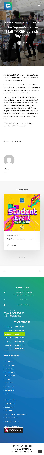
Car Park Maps (10, 376)
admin (25, 43)
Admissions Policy (11, 400)
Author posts (7, 173)
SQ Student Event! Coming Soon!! (20, 239)
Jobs (6, 394)
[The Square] (8, 6)
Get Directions (10, 365)
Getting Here (9, 361)
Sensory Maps (9, 372)
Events (7, 379)
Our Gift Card (10, 390)
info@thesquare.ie (23, 305)
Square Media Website (12, 421)
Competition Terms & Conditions (16, 414)
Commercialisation (11, 418)
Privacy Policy (10, 403)
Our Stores (9, 383)
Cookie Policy (9, 407)
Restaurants (9, 386)
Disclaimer (8, 411)
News (9, 22)
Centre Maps (9, 369)
